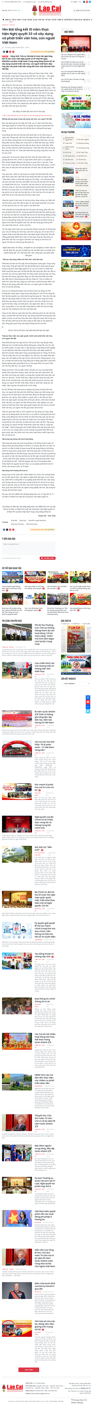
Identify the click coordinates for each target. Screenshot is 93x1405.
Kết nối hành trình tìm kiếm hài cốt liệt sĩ (57, 588)
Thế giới (54, 20)
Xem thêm (29, 1370)
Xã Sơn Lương (70, 163)
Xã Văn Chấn (83, 163)
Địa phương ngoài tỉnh (69, 139)
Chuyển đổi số (68, 20)
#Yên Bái (14, 520)
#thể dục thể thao (17, 524)
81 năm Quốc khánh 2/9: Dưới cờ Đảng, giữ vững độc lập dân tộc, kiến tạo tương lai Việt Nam (45, 717)
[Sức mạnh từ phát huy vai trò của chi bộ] (17, 791)
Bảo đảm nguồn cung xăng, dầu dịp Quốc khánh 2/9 (44, 1148)
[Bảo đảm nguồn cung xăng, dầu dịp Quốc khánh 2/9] (17, 1152)
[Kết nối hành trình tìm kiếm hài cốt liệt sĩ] (57, 578)
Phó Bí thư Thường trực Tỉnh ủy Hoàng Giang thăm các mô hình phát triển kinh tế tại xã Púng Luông (57, 611)
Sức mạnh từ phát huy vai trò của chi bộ (44, 787)
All (91, 19)
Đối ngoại (38, 1222)
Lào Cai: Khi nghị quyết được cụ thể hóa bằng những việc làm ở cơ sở (80, 589)
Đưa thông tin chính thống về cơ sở (45, 1000)
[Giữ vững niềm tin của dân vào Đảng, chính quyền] (68, 215)
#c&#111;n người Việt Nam (37, 520)
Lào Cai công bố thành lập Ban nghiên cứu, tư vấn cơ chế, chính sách (73, 74)
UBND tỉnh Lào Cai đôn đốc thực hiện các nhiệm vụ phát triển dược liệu (44, 1079)
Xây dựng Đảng (38, 794)
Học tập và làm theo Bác (39, 854)
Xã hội (24, 20)
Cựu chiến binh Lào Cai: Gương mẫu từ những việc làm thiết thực (44, 667)
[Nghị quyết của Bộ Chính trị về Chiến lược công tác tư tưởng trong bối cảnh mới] (17, 824)
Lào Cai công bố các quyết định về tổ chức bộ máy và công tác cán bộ (73, 57)
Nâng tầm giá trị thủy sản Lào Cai (81, 170)
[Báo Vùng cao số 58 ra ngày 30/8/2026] (76, 639)
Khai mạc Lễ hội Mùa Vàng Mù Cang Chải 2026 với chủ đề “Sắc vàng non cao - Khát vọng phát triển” (12, 611)
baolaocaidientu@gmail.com (40, 1393)
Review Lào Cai (78, 20)
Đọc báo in (86, 20)
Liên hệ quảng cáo (46, 2)
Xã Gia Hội (82, 160)
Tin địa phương (68, 132)
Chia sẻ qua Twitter (7, 52)
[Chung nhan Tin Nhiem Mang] (81, 1401)
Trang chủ (3, 19)
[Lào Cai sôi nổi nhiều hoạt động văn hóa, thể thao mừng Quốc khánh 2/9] (17, 1041)
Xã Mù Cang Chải (69, 148)
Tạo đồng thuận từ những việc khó (44, 955)
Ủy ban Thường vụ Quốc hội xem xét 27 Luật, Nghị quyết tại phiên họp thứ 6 (45, 1182)
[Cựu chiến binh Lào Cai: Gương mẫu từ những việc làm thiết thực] (17, 670)
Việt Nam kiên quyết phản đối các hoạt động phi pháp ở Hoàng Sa (45, 1215)
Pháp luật (41, 20)
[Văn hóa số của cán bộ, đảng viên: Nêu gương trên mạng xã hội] (17, 1328)
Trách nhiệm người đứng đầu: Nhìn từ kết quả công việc (82, 204)
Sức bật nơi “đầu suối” (43, 848)
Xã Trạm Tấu (83, 152)
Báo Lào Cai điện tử (46, 10)
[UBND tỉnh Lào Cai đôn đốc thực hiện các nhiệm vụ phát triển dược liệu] (17, 1082)
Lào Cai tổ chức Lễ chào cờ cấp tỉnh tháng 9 (72, 80)
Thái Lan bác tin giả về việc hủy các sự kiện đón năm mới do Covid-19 (82, 194)
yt (87, 2)
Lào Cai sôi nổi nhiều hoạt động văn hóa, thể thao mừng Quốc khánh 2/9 (45, 1038)
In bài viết (10, 52)
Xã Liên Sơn (69, 160)
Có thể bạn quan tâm (11, 568)
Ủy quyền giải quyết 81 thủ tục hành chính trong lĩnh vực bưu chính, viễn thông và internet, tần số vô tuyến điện (45, 930)
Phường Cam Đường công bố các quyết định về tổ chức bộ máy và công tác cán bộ (72, 89)
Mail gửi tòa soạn (30, 2)
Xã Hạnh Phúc (70, 156)
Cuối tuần (86, 624)
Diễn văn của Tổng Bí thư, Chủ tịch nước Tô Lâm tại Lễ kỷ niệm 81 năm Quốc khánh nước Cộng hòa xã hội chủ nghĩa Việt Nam (45, 1258)
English (75, 2)
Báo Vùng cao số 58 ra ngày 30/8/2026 (76, 647)
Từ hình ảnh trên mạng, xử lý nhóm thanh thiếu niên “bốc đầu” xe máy (81, 182)
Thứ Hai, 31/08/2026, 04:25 (12, 2)
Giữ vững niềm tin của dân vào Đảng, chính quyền (82, 215)
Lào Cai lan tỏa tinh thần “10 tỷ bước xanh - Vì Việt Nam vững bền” (44, 746)
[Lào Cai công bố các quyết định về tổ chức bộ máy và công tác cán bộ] (76, 43)
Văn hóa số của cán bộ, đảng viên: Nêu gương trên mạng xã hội (45, 1325)
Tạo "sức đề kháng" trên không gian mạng (33, 609)
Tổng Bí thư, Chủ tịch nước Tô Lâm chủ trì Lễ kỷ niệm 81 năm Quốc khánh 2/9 (45, 1121)
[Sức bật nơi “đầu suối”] (17, 854)
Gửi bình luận (49, 558)
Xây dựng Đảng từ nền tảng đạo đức (80, 609)
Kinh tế (19, 20)
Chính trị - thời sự (10, 20)
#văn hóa (22, 520)
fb (84, 2)
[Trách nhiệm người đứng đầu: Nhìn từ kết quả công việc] (68, 204)
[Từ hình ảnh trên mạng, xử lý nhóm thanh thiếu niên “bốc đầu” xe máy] (68, 180)
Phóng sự (60, 20)
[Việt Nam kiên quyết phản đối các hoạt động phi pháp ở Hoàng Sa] (17, 1218)
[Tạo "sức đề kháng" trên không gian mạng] (35, 600)
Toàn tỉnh (68, 143)
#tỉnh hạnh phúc (31, 524)
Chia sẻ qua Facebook (4, 52)
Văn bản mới (38, 940)
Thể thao (48, 20)
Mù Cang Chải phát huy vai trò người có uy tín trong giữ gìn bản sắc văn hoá (28, 115)
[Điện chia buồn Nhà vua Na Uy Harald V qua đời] (17, 1290)
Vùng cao (66, 624)
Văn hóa (29, 20)
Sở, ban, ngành (83, 139)
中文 (80, 2)
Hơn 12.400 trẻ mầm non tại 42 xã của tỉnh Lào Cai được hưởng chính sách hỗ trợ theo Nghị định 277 (73, 65)
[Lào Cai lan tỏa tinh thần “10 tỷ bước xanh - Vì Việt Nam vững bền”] (17, 749)
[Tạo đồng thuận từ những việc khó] (17, 961)
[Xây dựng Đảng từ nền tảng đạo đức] (80, 600)
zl (90, 2)
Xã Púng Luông (83, 148)
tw (88, 711)
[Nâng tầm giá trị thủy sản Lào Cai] (68, 171)
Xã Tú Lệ (68, 152)
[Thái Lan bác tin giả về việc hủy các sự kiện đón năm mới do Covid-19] (68, 193)
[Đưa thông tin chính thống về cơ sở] (17, 1005)
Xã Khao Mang (83, 143)
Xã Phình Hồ (82, 156)
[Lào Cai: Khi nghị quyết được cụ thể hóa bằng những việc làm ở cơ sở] (80, 578)
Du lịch (35, 20)
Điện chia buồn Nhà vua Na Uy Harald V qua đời (45, 1286)
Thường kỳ (76, 624)
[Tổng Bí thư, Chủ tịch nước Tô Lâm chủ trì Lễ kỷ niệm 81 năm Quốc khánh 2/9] (17, 1122)
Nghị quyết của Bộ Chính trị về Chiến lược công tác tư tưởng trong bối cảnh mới (44, 822)
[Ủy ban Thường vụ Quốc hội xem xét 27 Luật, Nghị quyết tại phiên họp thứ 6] (17, 1185)
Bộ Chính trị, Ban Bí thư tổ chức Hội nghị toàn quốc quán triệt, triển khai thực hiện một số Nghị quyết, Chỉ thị (45, 899)
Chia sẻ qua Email (13, 52)
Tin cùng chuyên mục (12, 620)
